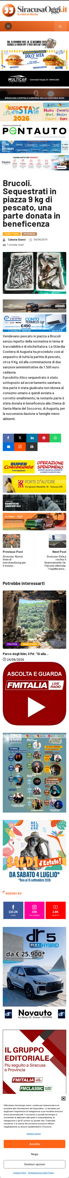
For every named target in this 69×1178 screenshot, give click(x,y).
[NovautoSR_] (34, 974)
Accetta (34, 1144)
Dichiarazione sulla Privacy (41, 1173)
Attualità (13, 636)
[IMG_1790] (34, 131)
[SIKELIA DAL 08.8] (34, 162)
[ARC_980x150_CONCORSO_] (34, 43)
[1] (34, 1077)
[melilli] (34, 772)
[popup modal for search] (60, 26)
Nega (34, 1154)
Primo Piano (12, 234)
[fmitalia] (34, 146)
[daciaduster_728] (34, 306)
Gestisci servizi (33, 1134)
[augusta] (34, 112)
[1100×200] (34, 94)
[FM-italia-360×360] (34, 693)
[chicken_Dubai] (34, 59)
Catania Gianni (17, 239)
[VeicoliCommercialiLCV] (34, 78)
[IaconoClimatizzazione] (34, 323)
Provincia (29, 234)
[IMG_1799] (34, 466)
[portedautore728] (34, 484)
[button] (63, 1098)
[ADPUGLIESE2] (34, 521)
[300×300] (34, 851)
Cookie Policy (19, 1173)
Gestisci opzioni (34, 1164)
